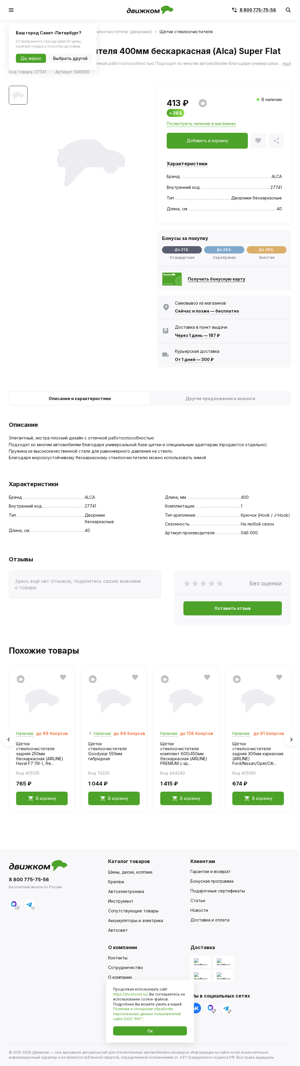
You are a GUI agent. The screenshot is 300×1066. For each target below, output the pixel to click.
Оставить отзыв (232, 608)
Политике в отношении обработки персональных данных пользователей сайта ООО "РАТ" (147, 1014)
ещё (286, 63)
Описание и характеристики (80, 398)
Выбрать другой (70, 58)
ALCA (277, 176)
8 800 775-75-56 (258, 10)
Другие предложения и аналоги (220, 398)
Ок (150, 1030)
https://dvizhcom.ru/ (130, 994)
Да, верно (31, 58)
